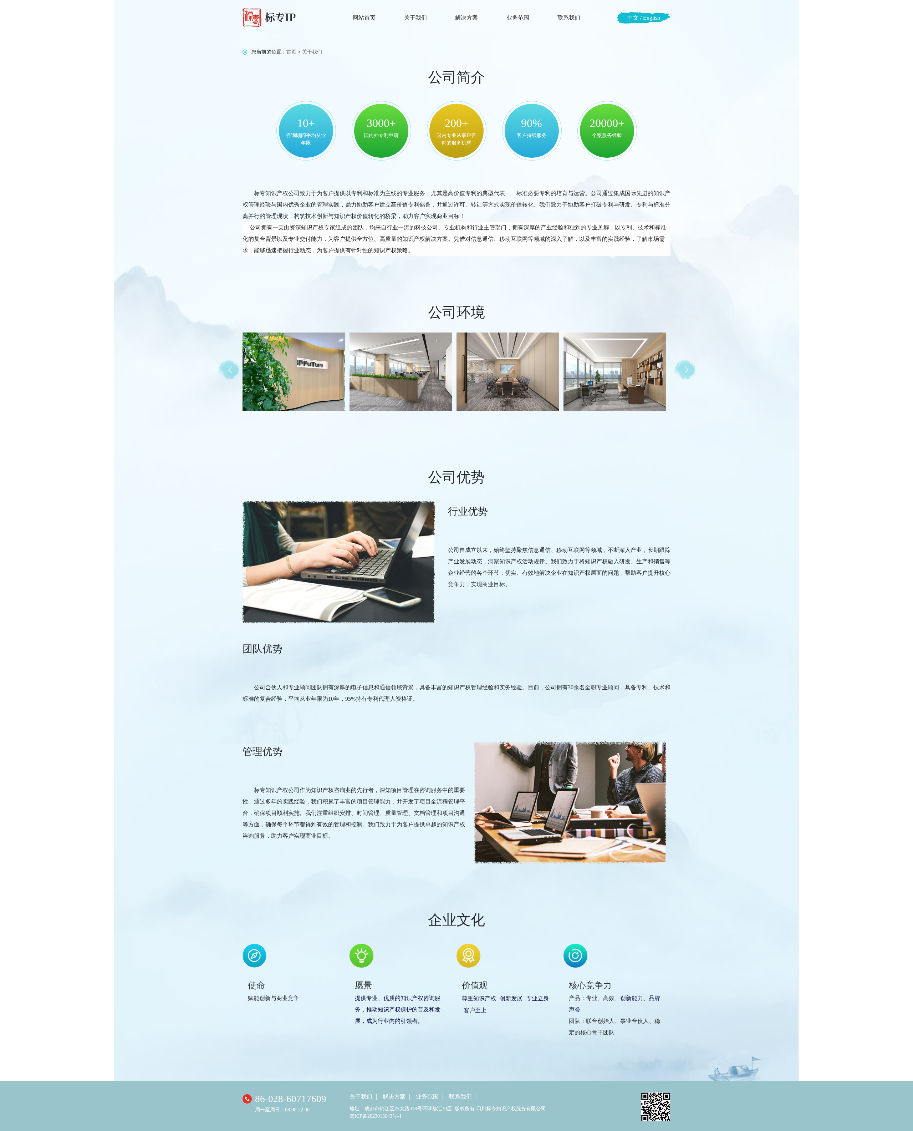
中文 (633, 18)
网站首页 (364, 18)
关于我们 (415, 18)
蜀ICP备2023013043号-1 (376, 1116)
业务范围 (517, 18)
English (651, 18)
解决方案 (466, 18)
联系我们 (568, 18)
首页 (291, 52)
